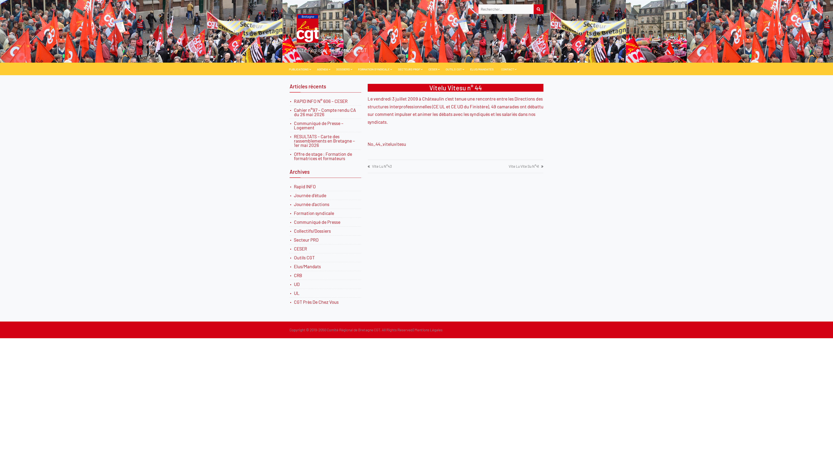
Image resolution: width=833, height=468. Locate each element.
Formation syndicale (314, 213)
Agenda (322, 69)
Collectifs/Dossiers (312, 231)
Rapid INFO (305, 186)
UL (297, 293)
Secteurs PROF (409, 69)
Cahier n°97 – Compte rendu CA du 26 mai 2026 (325, 112)
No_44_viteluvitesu (387, 144)
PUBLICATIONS (299, 69)
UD (297, 284)
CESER (432, 69)
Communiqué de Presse (317, 222)
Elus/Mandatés (482, 69)
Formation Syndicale (374, 69)
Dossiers (343, 69)
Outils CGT (454, 69)
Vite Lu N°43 (382, 166)
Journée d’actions (311, 204)
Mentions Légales (429, 330)
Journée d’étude (311, 195)
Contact (507, 69)
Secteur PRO (306, 239)
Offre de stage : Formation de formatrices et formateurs (323, 156)
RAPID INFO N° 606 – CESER (321, 101)
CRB (298, 275)
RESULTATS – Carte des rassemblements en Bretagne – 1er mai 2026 (324, 141)
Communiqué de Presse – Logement (318, 125)
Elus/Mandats (307, 266)
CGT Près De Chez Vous (316, 302)
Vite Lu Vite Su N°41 (524, 166)
